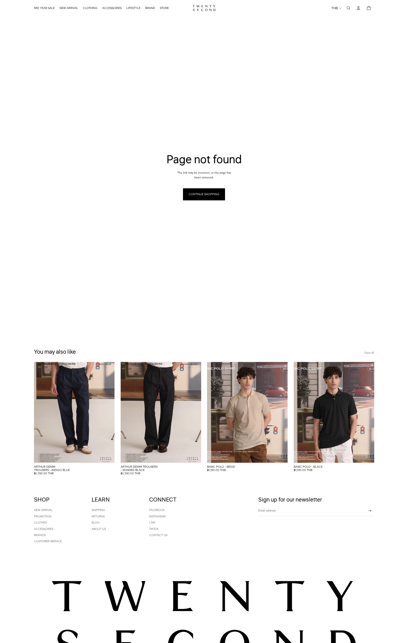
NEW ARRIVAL (43, 510)
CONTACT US (158, 535)
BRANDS (40, 535)
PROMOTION (42, 516)
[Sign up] (370, 511)
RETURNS (98, 516)
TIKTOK (154, 529)
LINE (152, 522)
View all (369, 353)
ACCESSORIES (43, 529)
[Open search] (348, 8)
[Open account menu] (358, 8)
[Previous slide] (41, 412)
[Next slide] (107, 412)
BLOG (96, 522)
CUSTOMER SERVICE (48, 541)
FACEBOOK (157, 510)
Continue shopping (204, 194)
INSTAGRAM (157, 516)
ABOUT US (99, 529)
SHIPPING (98, 510)
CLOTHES (40, 522)
